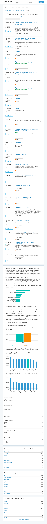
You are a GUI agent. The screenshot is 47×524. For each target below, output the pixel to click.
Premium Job (7, 2)
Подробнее (9, 31)
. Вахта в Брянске (22, 185)
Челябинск (6, 488)
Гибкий (23, 426)
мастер (5, 510)
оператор (6, 508)
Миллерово (6, 467)
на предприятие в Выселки (25, 232)
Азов (5, 464)
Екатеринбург (6, 479)
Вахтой (23, 422)
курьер (5, 501)
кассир (5, 517)
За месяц (23, 442)
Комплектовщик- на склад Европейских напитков (25, 38)
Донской (5, 489)
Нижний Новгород (7, 482)
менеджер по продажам (8, 515)
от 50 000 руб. (23, 416)
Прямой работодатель (23, 407)
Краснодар (6, 486)
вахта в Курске (22, 207)
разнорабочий (21, 165)
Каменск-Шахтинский (8, 462)
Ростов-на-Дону (7, 451)
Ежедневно (23, 423)
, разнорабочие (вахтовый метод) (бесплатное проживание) (27, 129)
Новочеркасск (7, 460)
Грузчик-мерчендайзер (8, 400)
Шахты (5, 455)
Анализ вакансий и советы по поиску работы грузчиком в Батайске (20, 16)
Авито (23, 432)
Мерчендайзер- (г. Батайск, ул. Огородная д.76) (26, 73)
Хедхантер (23, 433)
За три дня (23, 439)
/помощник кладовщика (24, 62)
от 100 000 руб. (23, 415)
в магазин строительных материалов (24, 242)
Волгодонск (6, 456)
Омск (5, 491)
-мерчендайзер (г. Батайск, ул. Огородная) (26, 23)
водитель (6, 503)
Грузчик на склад (7, 399)
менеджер (6, 506)
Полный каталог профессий (23, 519)
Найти (41, 2)
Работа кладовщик (23, 197)
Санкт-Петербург (7, 477)
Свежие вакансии (23, 409)
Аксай (5, 458)
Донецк (5, 465)
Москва (5, 475)
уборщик (6, 512)
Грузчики (6, 402)
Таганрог (6, 453)
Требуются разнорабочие (25, 175)
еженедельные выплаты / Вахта (27, 254)
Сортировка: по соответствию (13, 18)
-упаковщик (20, 154)
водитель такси (7, 513)
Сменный (23, 425)
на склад (20, 51)
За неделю (23, 441)
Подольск (6, 484)
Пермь (5, 481)
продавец (6, 505)
